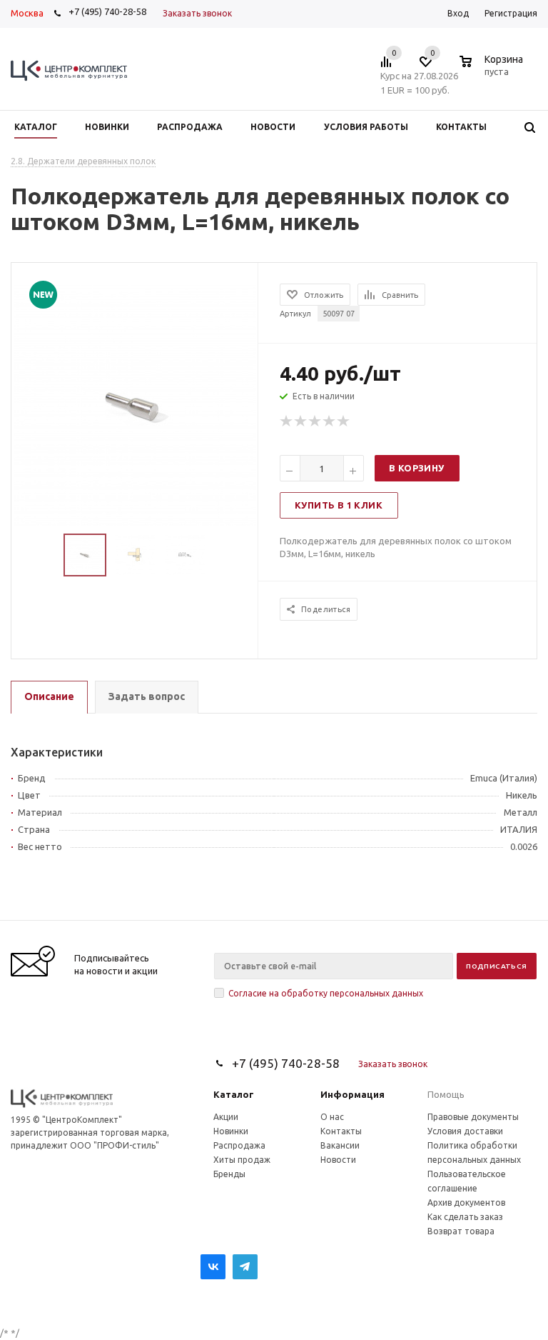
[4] (330, 421)
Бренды (229, 1174)
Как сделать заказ (465, 1216)
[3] (315, 421)
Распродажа (239, 1145)
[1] (287, 421)
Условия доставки (465, 1131)
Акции (225, 1116)
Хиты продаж (241, 1159)
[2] (301, 421)
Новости (338, 1159)
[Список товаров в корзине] (493, 69)
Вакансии (340, 1145)
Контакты (341, 1131)
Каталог (233, 1094)
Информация (352, 1094)
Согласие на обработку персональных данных (325, 993)
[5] (344, 421)
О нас (332, 1116)
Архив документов (466, 1202)
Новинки (230, 1131)
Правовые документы (473, 1116)
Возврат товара (460, 1231)
